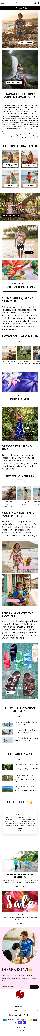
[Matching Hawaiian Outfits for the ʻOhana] (7, 724)
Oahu (26, 764)
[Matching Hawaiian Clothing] (20, 861)
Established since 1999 (19, 1002)
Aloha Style (20, 886)
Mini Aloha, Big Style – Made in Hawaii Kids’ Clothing (26, 739)
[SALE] (20, 901)
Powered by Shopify (20, 1030)
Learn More (20, 1006)
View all (20, 341)
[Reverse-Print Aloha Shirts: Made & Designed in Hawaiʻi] (7, 732)
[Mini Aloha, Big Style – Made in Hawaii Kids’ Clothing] (7, 740)
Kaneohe (21, 764)
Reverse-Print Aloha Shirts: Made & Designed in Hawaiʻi (26, 731)
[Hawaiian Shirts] (20, 29)
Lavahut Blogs (19, 1011)
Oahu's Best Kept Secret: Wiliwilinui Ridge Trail (24, 780)
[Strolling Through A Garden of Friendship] (7, 767)
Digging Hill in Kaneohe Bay (26, 790)
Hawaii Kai (17, 775)
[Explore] (20, 242)
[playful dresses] (20, 557)
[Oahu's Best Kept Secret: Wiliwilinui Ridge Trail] (7, 778)
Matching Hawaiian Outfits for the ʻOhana (25, 723)
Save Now (20, 923)
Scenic (31, 764)
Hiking (16, 764)
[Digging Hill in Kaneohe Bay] (7, 789)
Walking (36, 764)
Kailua (20, 786)
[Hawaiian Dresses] (20, 69)
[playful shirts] (20, 590)
